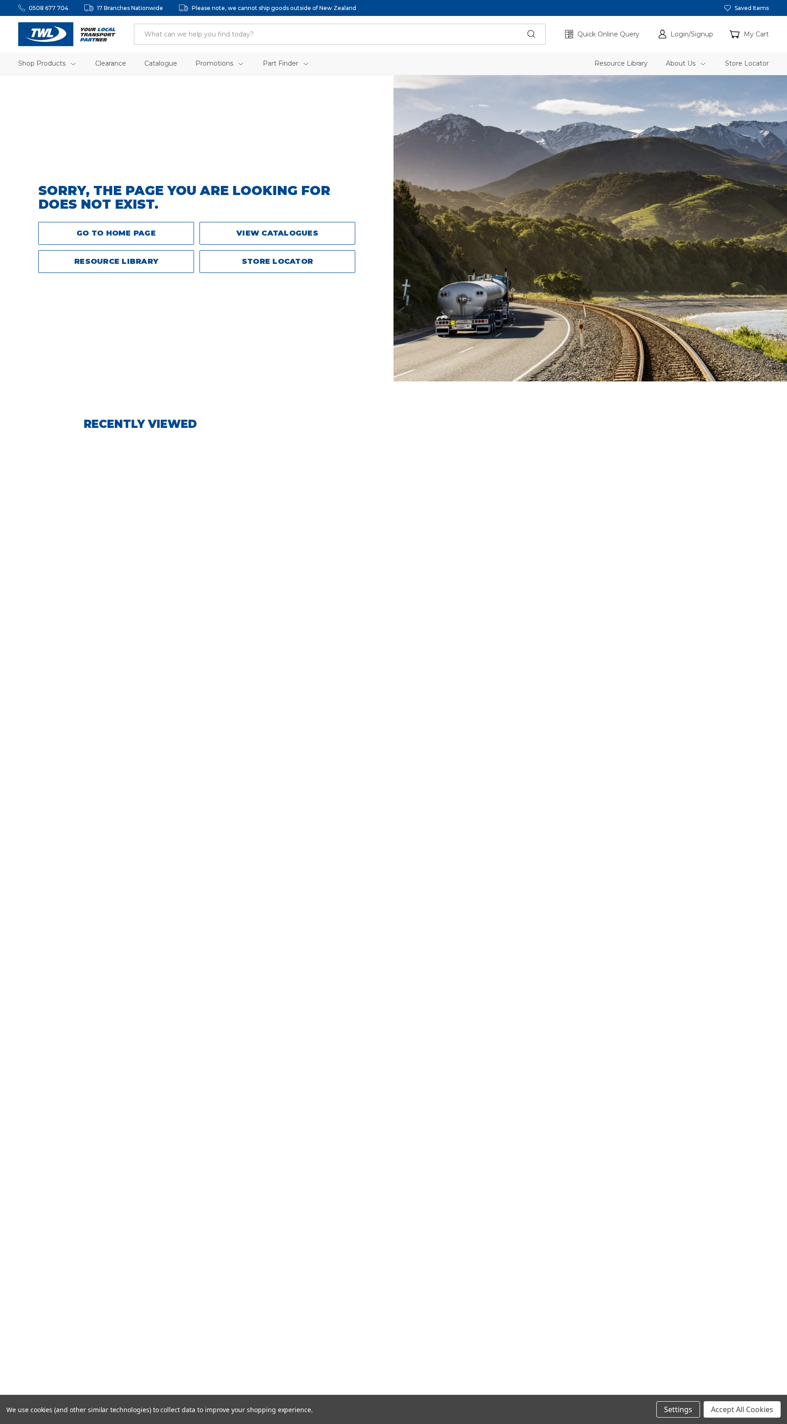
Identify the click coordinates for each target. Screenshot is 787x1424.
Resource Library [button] (116, 261)
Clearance (110, 63)
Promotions (215, 63)
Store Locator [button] (277, 261)
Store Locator (747, 63)
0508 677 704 (48, 8)
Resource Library (621, 63)
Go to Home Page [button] (116, 233)
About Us (681, 63)
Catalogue (160, 63)
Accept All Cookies (742, 1409)
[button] (686, 34)
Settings (678, 1409)
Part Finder (281, 63)
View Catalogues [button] (277, 233)
